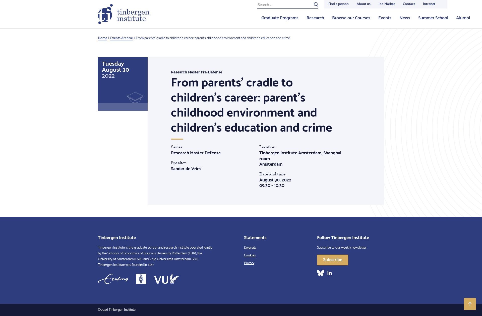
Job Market (387, 4)
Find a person (338, 4)
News (404, 18)
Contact (409, 4)
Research (315, 18)
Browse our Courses (351, 18)
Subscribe (332, 260)
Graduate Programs (279, 18)
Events (384, 18)
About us (364, 4)
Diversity (250, 248)
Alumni (463, 18)
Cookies (250, 255)
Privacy (249, 263)
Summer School (433, 18)
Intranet (429, 4)
